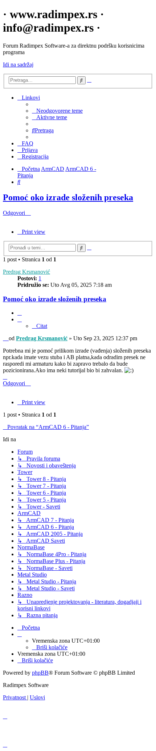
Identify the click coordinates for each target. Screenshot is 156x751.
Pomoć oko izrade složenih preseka (68, 197)
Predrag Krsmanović (26, 272)
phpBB (40, 673)
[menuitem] (57, 111)
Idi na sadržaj (18, 64)
